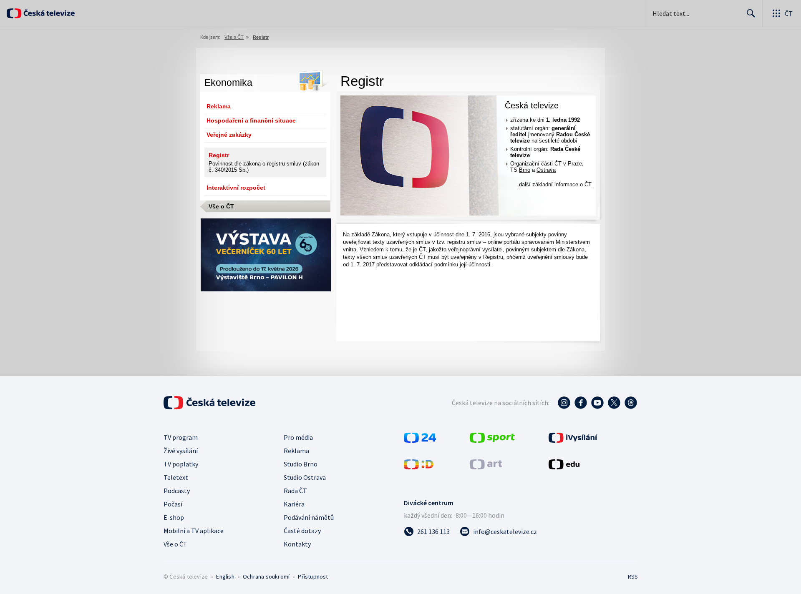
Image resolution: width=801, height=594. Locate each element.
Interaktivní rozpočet (236, 187)
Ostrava (546, 170)
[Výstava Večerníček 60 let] (265, 289)
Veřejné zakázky (229, 134)
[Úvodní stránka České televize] (48, 13)
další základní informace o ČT (555, 184)
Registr (219, 155)
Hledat (751, 13)
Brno (524, 170)
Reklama (219, 106)
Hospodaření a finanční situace (251, 120)
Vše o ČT (234, 37)
